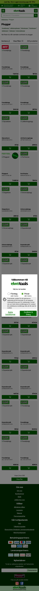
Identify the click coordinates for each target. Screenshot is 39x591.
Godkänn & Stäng (28, 313)
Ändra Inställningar (10, 313)
